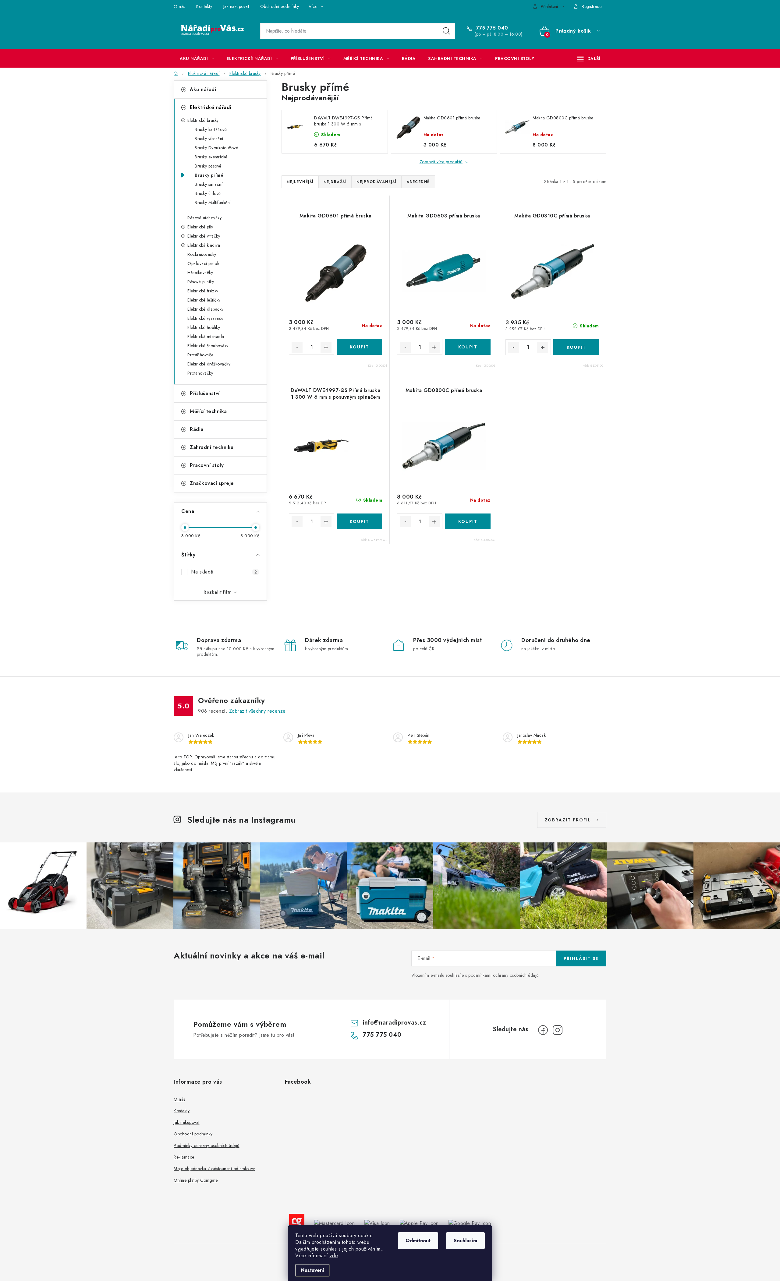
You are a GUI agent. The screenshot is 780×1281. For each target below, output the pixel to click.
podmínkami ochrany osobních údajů (503, 975)
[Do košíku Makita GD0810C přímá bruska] (576, 347)
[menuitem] (197, 58)
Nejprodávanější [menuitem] (376, 182)
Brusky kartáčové (211, 129)
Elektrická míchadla (205, 336)
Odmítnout (418, 1240)
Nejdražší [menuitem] (335, 182)
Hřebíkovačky (200, 273)
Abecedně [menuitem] (418, 182)
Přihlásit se (581, 958)
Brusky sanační (208, 184)
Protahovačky (200, 373)
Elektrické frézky (202, 291)
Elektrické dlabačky (205, 309)
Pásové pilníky (200, 282)
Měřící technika (208, 411)
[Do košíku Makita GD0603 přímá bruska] (467, 347)
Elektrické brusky (203, 120)
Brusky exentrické (211, 157)
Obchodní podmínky (279, 6)
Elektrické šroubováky (208, 346)
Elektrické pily (200, 227)
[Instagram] (557, 1030)
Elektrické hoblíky (203, 327)
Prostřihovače (200, 355)
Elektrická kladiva (203, 245)
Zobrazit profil (568, 820)
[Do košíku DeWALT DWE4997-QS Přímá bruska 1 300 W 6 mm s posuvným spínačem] (359, 521)
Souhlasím (465, 1240)
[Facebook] (543, 1030)
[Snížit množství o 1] (297, 347)
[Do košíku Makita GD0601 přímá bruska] (359, 347)
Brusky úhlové (208, 193)
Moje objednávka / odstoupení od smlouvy (214, 1169)
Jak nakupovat (236, 6)
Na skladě (224, 571)
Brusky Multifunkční (213, 202)
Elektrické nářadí (210, 107)
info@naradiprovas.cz (394, 1022)
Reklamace (184, 1157)
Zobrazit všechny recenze (257, 711)
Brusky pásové (208, 166)
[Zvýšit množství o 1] (326, 347)
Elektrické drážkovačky (208, 364)
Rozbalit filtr (217, 592)
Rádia (197, 429)
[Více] (588, 58)
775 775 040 (491, 28)
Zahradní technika (212, 447)
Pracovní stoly (207, 465)
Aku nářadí (203, 89)
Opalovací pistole (204, 263)
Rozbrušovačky (201, 254)
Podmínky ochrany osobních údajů (206, 1145)
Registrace (591, 6)
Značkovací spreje (212, 483)
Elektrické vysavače (205, 318)
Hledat (446, 31)
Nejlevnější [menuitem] (300, 182)
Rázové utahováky (204, 218)
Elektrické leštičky (204, 300)
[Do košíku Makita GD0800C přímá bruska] (467, 521)
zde (334, 1255)
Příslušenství (205, 393)
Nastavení (312, 1270)
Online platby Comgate (196, 1180)
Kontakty (204, 6)
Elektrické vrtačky (203, 236)
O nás (179, 6)
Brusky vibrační (209, 139)
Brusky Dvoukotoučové (216, 148)
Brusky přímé (209, 175)
